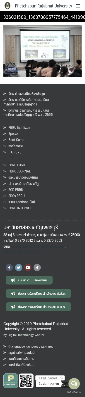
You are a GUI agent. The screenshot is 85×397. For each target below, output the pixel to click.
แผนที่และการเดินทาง (20, 358)
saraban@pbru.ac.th (26, 246)
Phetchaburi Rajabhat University (43, 6)
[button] (29, 280)
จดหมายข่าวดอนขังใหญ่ (22, 177)
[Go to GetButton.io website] (74, 392)
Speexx (12, 133)
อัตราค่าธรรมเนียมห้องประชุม (25, 93)
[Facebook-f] (9, 267)
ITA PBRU (14, 152)
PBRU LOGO (15, 165)
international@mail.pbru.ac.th (23, 252)
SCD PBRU (14, 190)
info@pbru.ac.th (52, 246)
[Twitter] (18, 267)
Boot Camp (15, 139)
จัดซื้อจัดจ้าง (15, 146)
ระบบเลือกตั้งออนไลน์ (20, 202)
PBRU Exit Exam (18, 127)
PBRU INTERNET (19, 208)
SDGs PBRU (15, 196)
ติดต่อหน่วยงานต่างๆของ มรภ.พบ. (29, 346)
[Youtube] (28, 267)
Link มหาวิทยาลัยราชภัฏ (22, 183)
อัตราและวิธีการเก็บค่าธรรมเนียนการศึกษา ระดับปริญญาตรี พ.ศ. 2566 (28, 112)
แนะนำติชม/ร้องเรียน (20, 364)
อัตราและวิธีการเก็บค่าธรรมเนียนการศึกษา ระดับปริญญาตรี (26, 101)
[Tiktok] (37, 267)
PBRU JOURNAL (18, 171)
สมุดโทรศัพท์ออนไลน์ (20, 352)
